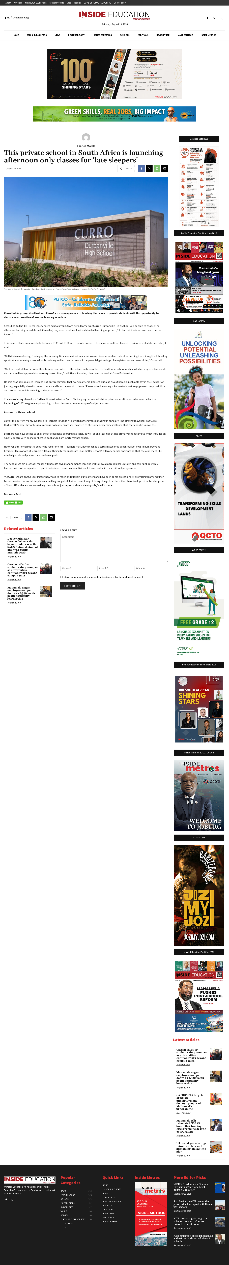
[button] (221, 18)
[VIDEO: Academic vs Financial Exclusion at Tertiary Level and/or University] (220, 1187)
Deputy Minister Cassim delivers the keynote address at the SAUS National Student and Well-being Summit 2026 (22, 545)
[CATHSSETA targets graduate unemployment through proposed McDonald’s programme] (216, 1099)
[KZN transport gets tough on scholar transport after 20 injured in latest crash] (220, 1222)
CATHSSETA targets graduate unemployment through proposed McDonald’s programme (189, 1102)
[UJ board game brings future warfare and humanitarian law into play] (216, 1147)
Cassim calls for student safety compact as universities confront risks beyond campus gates (22, 570)
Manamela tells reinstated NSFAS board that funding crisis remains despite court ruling (191, 1126)
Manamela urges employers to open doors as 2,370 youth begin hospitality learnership (21, 593)
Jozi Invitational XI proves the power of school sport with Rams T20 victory (193, 1204)
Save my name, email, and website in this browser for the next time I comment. (104, 576)
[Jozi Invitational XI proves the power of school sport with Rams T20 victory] (220, 1205)
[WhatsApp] (157, 168)
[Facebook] (207, 18)
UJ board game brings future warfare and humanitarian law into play (191, 1147)
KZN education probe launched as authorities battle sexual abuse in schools (193, 1238)
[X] (214, 18)
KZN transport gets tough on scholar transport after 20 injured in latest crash (190, 1221)
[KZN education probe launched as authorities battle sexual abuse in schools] (220, 1239)
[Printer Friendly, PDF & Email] (13, 503)
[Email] (164, 168)
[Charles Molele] (86, 137)
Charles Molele (86, 146)
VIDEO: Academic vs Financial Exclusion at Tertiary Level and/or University (191, 1187)
